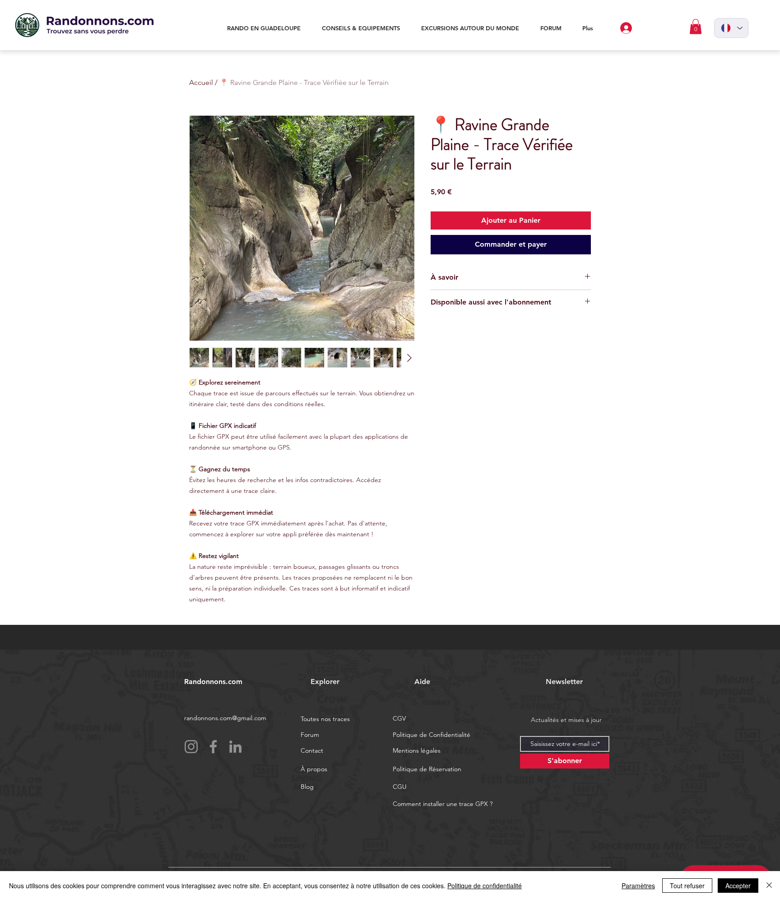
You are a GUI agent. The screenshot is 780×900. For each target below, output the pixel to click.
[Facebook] (213, 746)
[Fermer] (769, 885)
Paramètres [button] (638, 885)
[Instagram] (191, 746)
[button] (695, 26)
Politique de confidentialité (484, 885)
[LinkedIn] (235, 746)
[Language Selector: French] (731, 28)
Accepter (738, 885)
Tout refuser (687, 885)
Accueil (201, 82)
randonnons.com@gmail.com (225, 718)
